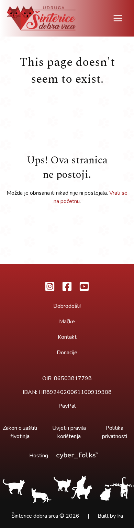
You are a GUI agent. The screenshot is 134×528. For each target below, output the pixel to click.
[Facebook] (67, 286)
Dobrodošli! (67, 306)
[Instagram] (49, 286)
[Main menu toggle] (118, 18)
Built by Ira (110, 516)
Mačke (67, 321)
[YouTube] (84, 286)
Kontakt (67, 337)
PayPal (67, 406)
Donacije (67, 352)
